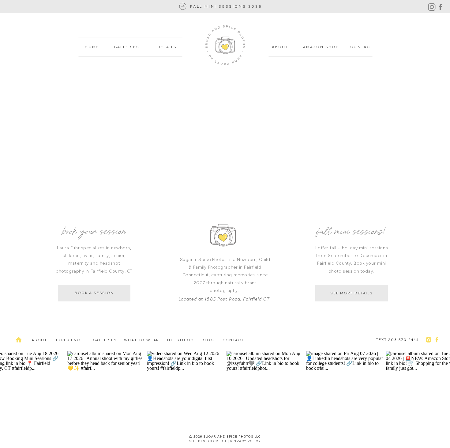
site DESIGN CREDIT (208, 441)
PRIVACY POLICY (245, 441)
